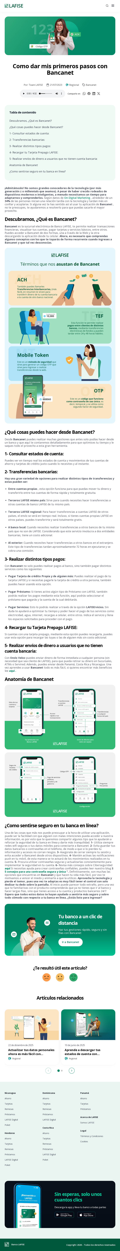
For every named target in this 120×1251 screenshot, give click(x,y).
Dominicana (49, 1093)
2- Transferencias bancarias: (27, 139)
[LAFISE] (14, 6)
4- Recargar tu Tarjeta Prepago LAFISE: (33, 152)
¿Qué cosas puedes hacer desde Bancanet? (36, 127)
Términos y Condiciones (91, 1136)
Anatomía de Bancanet (23, 165)
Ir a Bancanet (70, 942)
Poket (7, 1125)
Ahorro (8, 1098)
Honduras (10, 1133)
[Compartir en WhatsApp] (84, 93)
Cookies (84, 1141)
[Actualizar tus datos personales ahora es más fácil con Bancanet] (32, 1024)
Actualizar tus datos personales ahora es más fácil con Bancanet (31, 1054)
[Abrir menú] (112, 5)
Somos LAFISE (87, 1122)
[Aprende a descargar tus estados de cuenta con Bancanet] (88, 1024)
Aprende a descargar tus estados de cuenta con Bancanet (82, 1054)
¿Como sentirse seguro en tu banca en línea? (37, 171)
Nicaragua (10, 1093)
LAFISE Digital (11, 1120)
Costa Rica (48, 1127)
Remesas (9, 1109)
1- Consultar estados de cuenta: (29, 133)
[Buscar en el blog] (107, 5)
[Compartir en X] (98, 93)
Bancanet (91, 85)
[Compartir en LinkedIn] (93, 93)
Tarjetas (9, 1104)
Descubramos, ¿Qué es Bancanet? (30, 120)
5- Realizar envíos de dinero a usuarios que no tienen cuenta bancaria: (53, 158)
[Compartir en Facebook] (89, 93)
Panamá (84, 1093)
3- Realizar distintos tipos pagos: (30, 146)
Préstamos (10, 1114)
